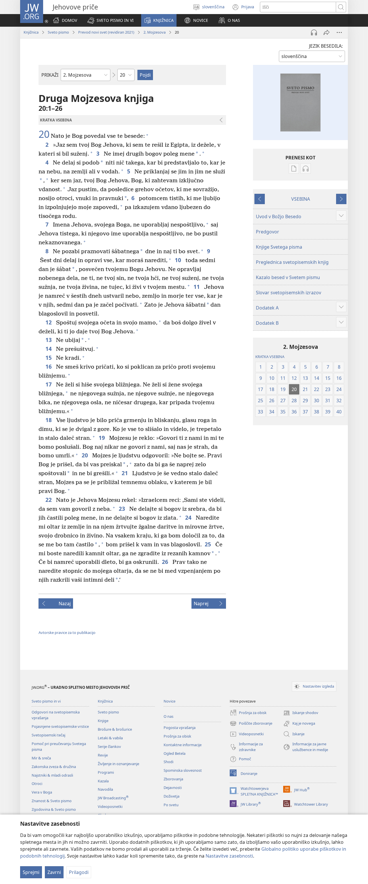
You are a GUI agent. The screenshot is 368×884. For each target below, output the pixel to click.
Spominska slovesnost (183, 770)
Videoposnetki (110, 806)
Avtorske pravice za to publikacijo (67, 632)
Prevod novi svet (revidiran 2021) (106, 32)
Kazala (103, 781)
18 (49, 420)
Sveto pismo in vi (46, 701)
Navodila (105, 789)
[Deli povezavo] (326, 32)
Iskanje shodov (300, 713)
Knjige (103, 720)
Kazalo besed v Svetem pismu (288, 277)
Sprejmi (31, 872)
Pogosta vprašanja (179, 727)
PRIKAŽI (49, 75)
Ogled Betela (174, 753)
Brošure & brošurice (115, 729)
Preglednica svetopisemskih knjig (292, 262)
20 (44, 134)
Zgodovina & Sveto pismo (54, 809)
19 (102, 437)
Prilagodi (79, 872)
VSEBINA (300, 199)
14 (49, 348)
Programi (106, 772)
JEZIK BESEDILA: (326, 46)
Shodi (168, 761)
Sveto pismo (58, 32)
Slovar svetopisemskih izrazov (288, 292)
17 (49, 384)
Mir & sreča (41, 758)
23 (122, 508)
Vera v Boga (42, 792)
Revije (103, 755)
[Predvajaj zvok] (314, 32)
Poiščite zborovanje (251, 724)
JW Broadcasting (113, 797)
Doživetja (171, 796)
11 (197, 286)
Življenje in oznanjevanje (118, 763)
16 (49, 366)
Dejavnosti (173, 787)
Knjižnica (31, 32)
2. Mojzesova (154, 32)
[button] (111, 20)
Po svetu (171, 804)
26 (166, 561)
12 (49, 322)
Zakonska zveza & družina (54, 766)
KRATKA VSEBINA (269, 356)
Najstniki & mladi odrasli (52, 775)
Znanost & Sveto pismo (52, 800)
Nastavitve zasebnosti (229, 856)
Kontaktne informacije (183, 744)
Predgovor (267, 232)
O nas (168, 716)
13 (49, 340)
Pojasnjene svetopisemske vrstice (60, 726)
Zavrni (54, 872)
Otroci (37, 783)
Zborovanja (173, 779)
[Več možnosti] (339, 32)
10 (179, 260)
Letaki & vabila (110, 737)
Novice (169, 701)
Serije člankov (109, 746)
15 (49, 357)
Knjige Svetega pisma (279, 247)
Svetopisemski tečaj (48, 735)
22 (49, 499)
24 (189, 517)
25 (208, 544)
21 (125, 473)
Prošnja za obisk (177, 736)
